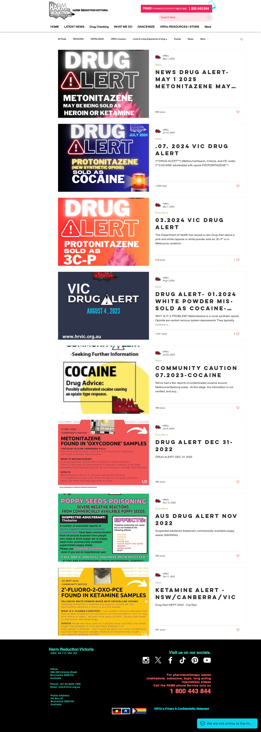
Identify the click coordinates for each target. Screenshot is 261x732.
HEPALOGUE (97, 39)
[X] (158, 660)
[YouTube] (207, 660)
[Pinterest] (194, 660)
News (190, 39)
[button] (241, 39)
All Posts (62, 39)
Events (177, 39)
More (202, 39)
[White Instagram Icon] (145, 660)
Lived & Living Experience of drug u (150, 39)
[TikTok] (182, 660)
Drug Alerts (161, 212)
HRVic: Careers (118, 39)
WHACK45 (78, 39)
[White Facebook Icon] (170, 660)
